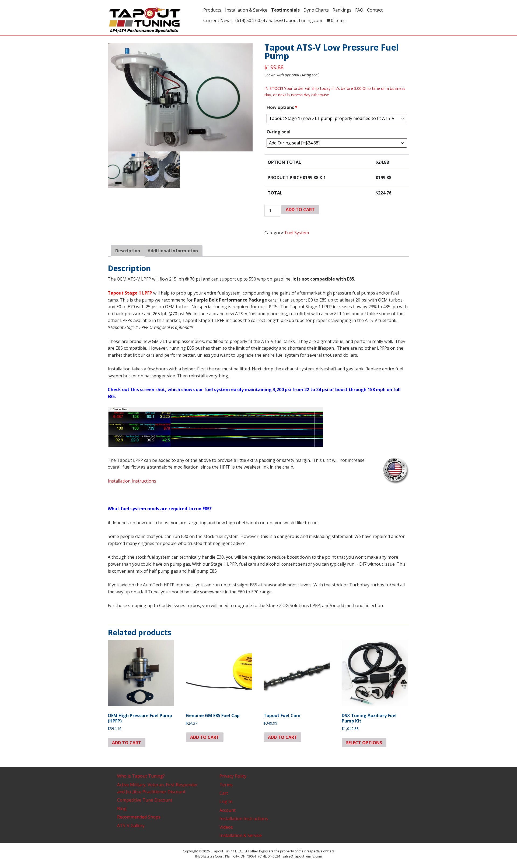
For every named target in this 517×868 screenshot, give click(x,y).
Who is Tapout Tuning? (141, 776)
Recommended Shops (138, 817)
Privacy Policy (232, 776)
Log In (225, 802)
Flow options (282, 107)
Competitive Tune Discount (144, 800)
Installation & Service (240, 835)
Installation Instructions (132, 481)
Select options (364, 743)
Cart (223, 793)
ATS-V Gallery (131, 825)
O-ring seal (279, 132)
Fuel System (297, 233)
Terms (226, 785)
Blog (122, 809)
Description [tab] (127, 251)
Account (227, 810)
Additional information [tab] (173, 251)
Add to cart (300, 209)
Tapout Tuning (153, 20)
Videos (226, 827)
